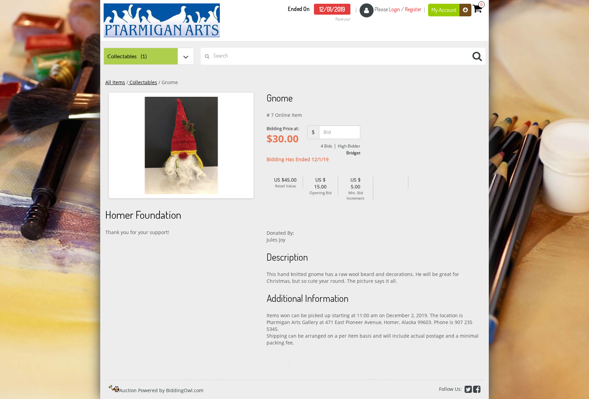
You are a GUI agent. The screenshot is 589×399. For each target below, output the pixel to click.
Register (413, 9)
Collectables (142, 82)
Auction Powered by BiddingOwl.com (161, 390)
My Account (444, 9)
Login (394, 9)
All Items (115, 82)
